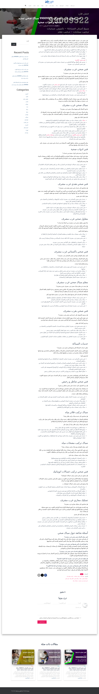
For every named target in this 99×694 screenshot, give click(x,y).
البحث (27, 41)
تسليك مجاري (49, 135)
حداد (27, 106)
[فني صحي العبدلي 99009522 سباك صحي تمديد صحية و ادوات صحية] (23, 656)
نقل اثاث (67, 5)
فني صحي (57, 84)
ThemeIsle (13, 691)
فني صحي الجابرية (80, 60)
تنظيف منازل (51, 5)
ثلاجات (34, 5)
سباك (57, 5)
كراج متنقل (62, 5)
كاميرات (29, 5)
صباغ (38, 5)
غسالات (26, 117)
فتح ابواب (26, 119)
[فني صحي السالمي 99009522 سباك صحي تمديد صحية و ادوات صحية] (49, 656)
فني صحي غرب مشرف (83, 580)
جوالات (42, 5)
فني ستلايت (72, 5)
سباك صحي (82, 91)
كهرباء (27, 130)
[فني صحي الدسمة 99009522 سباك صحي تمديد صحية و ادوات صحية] (76, 656)
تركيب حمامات (77, 576)
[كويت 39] (49, 2)
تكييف (46, 5)
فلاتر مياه (71, 578)
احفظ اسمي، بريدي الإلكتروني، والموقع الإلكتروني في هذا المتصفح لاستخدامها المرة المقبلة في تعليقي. (59, 617)
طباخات (26, 114)
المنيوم (26, 93)
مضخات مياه (75, 580)
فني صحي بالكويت (77, 135)
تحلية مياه (82, 576)
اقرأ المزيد (80, 678)
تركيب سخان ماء (70, 576)
